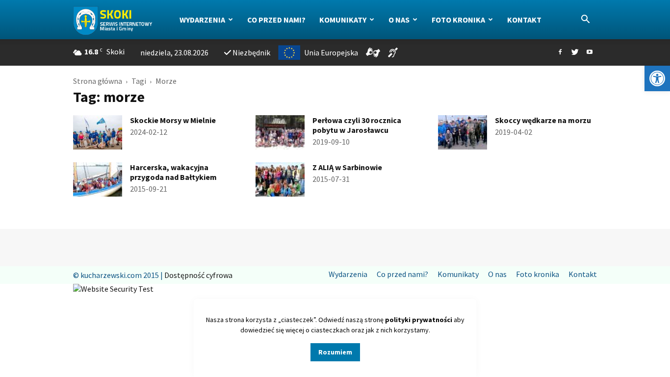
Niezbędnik (251, 52)
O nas (399, 20)
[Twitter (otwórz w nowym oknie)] (574, 52)
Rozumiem (335, 352)
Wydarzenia (202, 20)
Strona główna (97, 81)
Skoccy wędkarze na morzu (543, 120)
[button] (657, 78)
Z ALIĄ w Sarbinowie (347, 167)
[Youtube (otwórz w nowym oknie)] (589, 52)
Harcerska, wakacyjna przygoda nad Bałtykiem (173, 172)
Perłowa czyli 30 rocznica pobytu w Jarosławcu (356, 125)
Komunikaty (342, 20)
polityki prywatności (418, 319)
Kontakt (524, 20)
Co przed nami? (276, 20)
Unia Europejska (331, 52)
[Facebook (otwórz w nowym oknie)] (560, 52)
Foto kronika (458, 20)
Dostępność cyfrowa (198, 275)
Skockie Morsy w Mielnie (173, 120)
